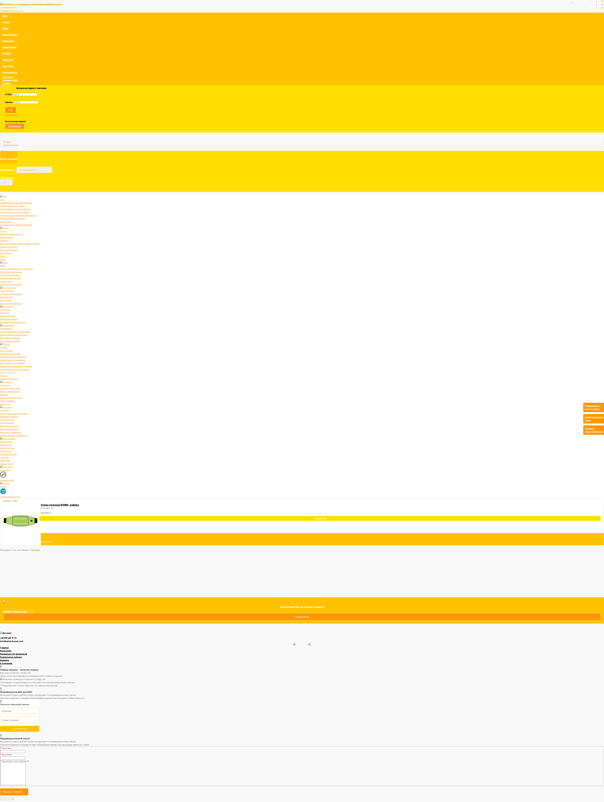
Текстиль (8, 66)
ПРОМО (6, 53)
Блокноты (8, 40)
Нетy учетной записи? (15, 121)
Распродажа (9, 72)
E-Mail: (8, 94)
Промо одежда (10, 145)
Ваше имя (6, 748)
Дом (4, 15)
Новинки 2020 (10, 80)
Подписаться (302, 616)
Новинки (4, 660)
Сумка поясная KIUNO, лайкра (60, 504)
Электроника (10, 34)
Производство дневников (13, 654)
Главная (4, 647)
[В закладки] (52, 536)
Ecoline (6, 83)
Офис (5, 28)
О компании (6, 663)
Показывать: (7, 177)
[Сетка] (602, 188)
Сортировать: (8, 169)
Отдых (6, 22)
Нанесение (5, 651)
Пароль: (9, 102)
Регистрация (14, 126)
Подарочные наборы (11, 657)
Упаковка (7, 77)
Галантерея (9, 47)
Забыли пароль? (11, 115)
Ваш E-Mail (7, 754)
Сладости (8, 59)
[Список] (598, 188)
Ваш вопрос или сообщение (15, 761)
